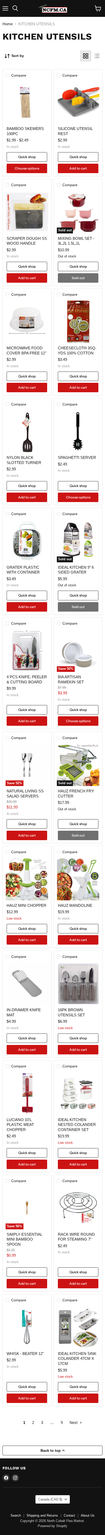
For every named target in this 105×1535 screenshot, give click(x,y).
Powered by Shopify (52, 1526)
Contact (69, 1515)
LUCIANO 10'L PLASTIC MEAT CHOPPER (20, 1124)
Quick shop (27, 157)
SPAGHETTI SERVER (77, 457)
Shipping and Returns (42, 1515)
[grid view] (85, 56)
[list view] (96, 56)
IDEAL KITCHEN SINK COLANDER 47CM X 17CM (77, 1358)
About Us (88, 1515)
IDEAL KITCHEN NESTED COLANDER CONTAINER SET (77, 1124)
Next (74, 1422)
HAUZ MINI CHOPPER (26, 905)
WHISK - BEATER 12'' (25, 1353)
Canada (50, 1499)
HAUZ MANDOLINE (75, 905)
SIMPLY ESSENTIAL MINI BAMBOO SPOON (24, 1239)
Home (8, 24)
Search (15, 1515)
